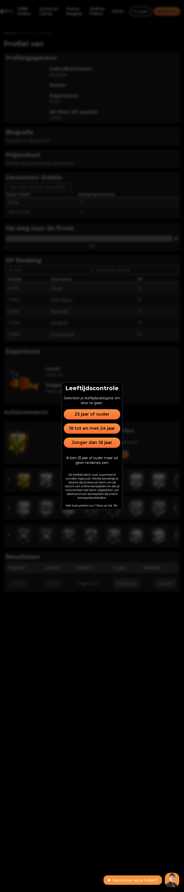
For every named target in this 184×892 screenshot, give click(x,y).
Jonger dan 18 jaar (92, 442)
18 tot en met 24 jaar (92, 428)
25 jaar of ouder (92, 414)
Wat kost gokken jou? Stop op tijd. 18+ (92, 505)
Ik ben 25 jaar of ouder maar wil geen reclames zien (92, 460)
